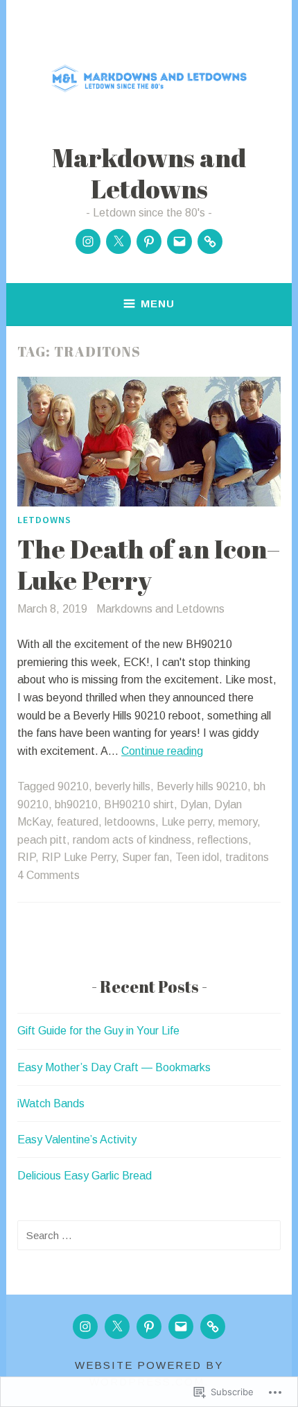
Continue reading (162, 751)
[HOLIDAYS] (213, 1326)
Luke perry (186, 822)
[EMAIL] (181, 1326)
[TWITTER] (117, 1326)
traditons (247, 857)
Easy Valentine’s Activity (77, 1139)
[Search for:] (149, 1235)
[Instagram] (88, 241)
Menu (158, 303)
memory (237, 822)
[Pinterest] (149, 241)
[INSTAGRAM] (85, 1326)
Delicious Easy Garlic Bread (84, 1176)
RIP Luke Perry (79, 857)
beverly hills (122, 786)
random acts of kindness (132, 840)
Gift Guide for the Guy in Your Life (98, 1031)
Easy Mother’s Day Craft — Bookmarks (114, 1067)
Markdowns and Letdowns (149, 172)
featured (77, 822)
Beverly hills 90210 (202, 786)
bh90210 (76, 804)
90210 (73, 786)
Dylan (194, 804)
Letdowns (44, 519)
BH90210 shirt (139, 804)
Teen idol (197, 857)
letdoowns (130, 822)
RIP (26, 857)
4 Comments (48, 875)
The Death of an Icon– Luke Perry (148, 564)
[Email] (179, 241)
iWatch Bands (51, 1103)
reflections (223, 840)
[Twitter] (118, 241)
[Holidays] (210, 241)
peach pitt (42, 840)
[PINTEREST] (149, 1326)
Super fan (145, 857)
